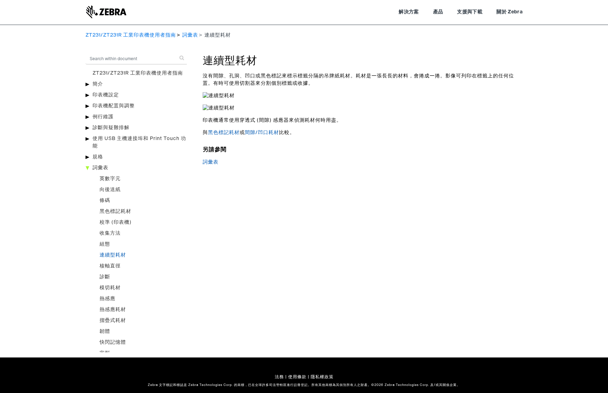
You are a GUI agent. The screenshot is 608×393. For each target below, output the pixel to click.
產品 (438, 11)
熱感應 (107, 298)
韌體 (105, 331)
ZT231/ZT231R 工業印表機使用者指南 (131, 35)
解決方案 (409, 11)
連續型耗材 (113, 255)
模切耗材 (110, 287)
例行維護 (103, 116)
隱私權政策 (322, 377)
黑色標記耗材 (115, 211)
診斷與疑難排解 (111, 127)
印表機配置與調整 (114, 105)
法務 (279, 377)
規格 (98, 156)
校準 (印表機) (116, 222)
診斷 (105, 276)
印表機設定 (106, 95)
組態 (105, 244)
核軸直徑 (110, 266)
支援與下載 (469, 11)
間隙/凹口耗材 (262, 132)
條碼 (105, 200)
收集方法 (110, 233)
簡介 (98, 84)
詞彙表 (190, 35)
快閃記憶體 (113, 342)
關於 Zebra (509, 11)
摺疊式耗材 (113, 320)
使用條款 (297, 377)
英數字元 (110, 178)
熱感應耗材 (113, 309)
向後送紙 (110, 189)
